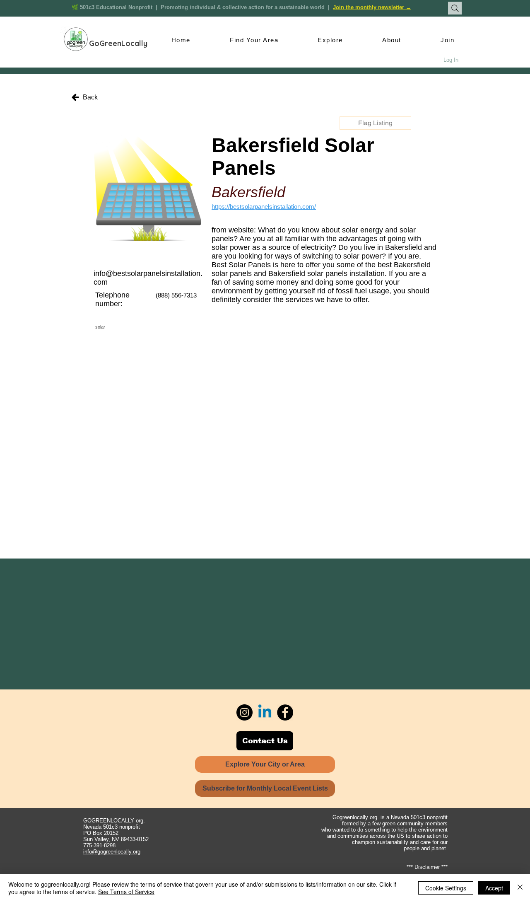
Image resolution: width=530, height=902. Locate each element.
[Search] (455, 8)
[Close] (520, 887)
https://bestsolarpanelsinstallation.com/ (264, 206)
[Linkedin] (265, 712)
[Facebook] (285, 712)
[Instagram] (244, 712)
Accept (494, 888)
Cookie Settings (445, 888)
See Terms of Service (126, 891)
